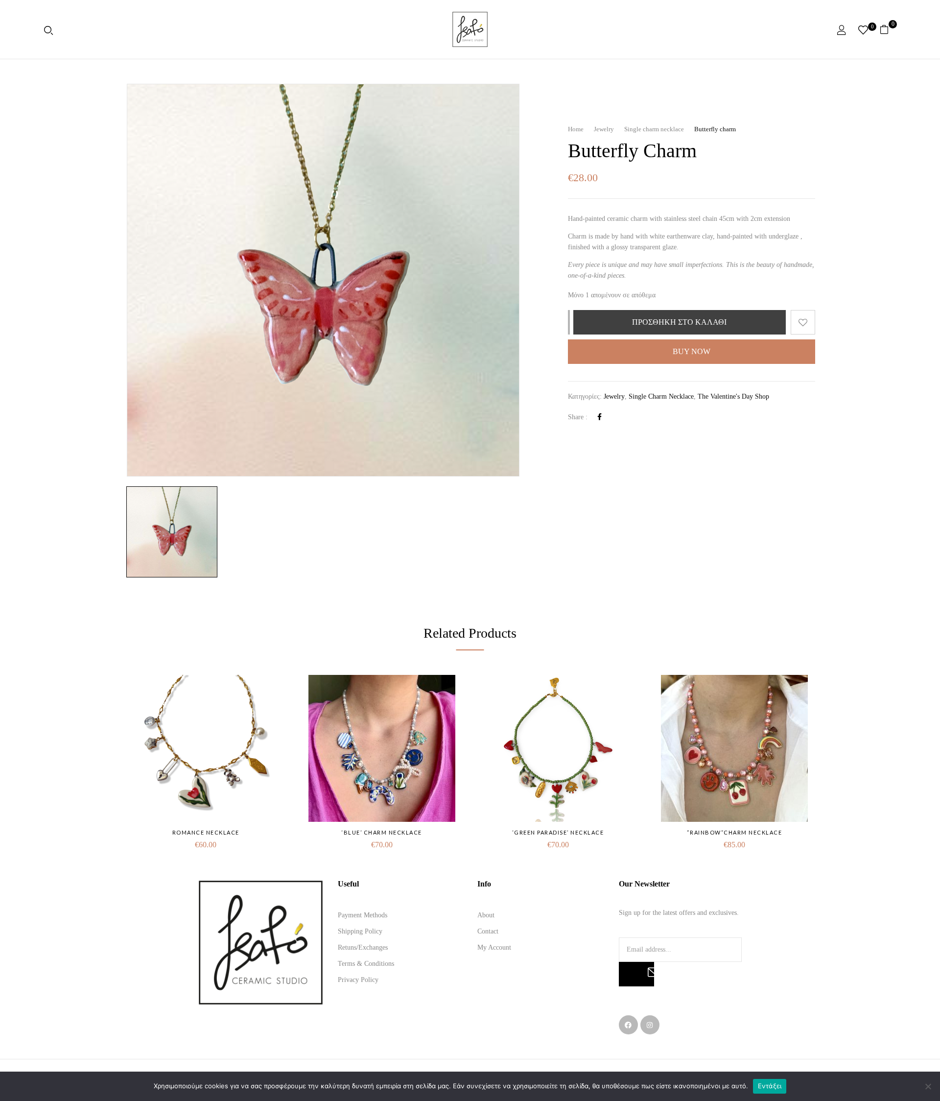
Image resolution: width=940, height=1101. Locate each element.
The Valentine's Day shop (733, 396)
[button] (888, 29)
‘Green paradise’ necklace (558, 832)
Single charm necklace (654, 129)
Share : (578, 417)
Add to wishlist (803, 322)
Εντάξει (770, 1086)
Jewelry (604, 129)
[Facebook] (599, 417)
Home (576, 129)
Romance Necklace (205, 832)
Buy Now (691, 351)
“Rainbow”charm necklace (734, 832)
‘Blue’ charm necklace (382, 832)
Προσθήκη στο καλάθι (679, 322)
